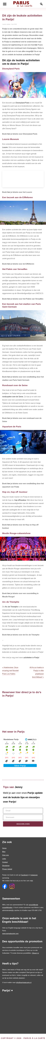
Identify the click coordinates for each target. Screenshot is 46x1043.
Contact (5, 862)
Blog (3, 851)
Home (4, 848)
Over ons (5, 855)
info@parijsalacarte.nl (23, 982)
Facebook (24, 875)
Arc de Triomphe (11, 607)
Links (4, 859)
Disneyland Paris (22, 103)
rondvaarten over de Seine (12, 397)
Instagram (34, 875)
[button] (40, 4)
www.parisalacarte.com (10, 933)
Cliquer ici (35, 953)
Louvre (5, 147)
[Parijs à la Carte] (23, 4)
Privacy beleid (7, 869)
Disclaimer (6, 865)
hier (8, 134)
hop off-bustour (20, 500)
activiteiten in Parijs (31, 657)
